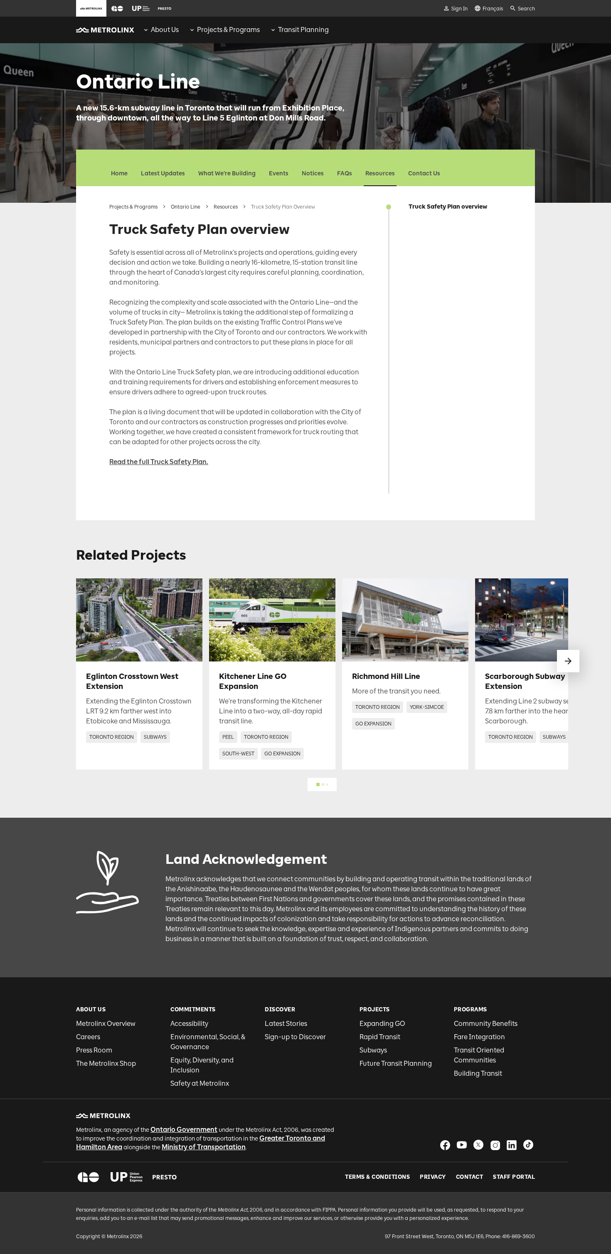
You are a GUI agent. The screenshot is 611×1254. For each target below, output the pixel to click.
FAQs (344, 173)
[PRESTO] (165, 1177)
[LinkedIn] (511, 1145)
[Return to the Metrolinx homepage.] (105, 30)
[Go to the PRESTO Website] (164, 8)
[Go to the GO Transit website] (117, 8)
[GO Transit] (88, 1177)
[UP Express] (127, 1177)
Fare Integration (479, 1037)
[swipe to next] (568, 661)
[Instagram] (495, 1145)
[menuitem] (161, 30)
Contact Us (424, 173)
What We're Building (227, 173)
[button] (117, 8)
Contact (469, 1177)
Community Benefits (485, 1024)
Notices (313, 173)
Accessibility (189, 1024)
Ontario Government (183, 1130)
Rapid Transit (380, 1037)
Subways (373, 1050)
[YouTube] (461, 1145)
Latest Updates (163, 173)
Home (119, 173)
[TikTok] (528, 1145)
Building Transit (478, 1073)
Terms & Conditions (377, 1177)
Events (278, 173)
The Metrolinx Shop (106, 1063)
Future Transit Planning (396, 1063)
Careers (88, 1037)
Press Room (94, 1050)
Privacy (433, 1177)
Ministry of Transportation (204, 1147)
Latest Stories (286, 1024)
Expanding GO (382, 1024)
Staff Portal (514, 1177)
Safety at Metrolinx (199, 1083)
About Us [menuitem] (165, 30)
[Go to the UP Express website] (141, 8)
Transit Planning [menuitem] (303, 30)
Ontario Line (185, 207)
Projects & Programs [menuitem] (228, 30)
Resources (380, 173)
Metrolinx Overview (106, 1024)
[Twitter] (478, 1145)
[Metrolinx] (103, 1115)
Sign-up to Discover (295, 1037)
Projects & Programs (133, 207)
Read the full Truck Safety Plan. (158, 462)
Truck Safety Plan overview (448, 206)
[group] (161, 30)
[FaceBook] (445, 1145)
